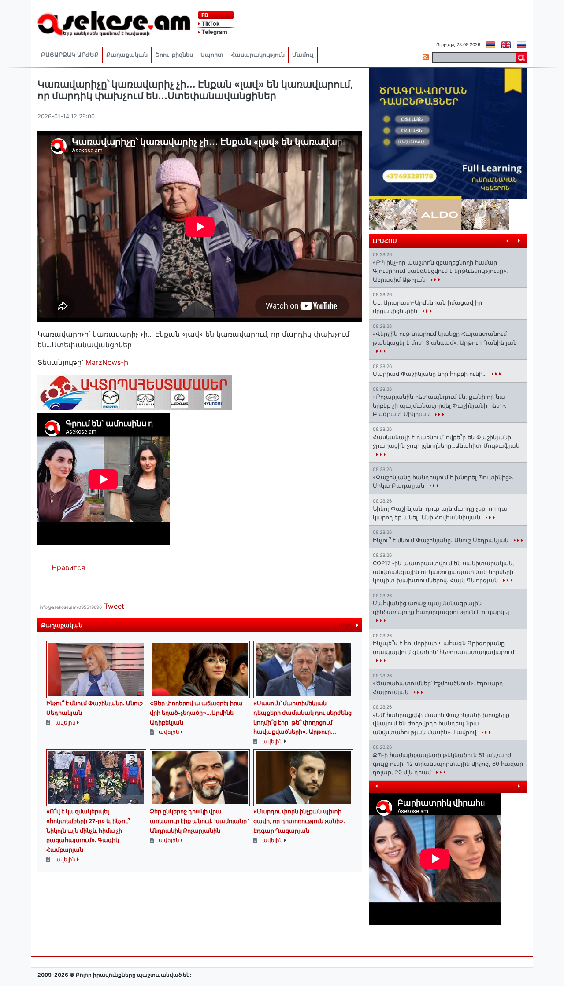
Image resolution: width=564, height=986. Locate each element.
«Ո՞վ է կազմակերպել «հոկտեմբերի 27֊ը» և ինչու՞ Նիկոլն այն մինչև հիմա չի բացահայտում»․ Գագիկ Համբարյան (88, 830)
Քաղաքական (127, 55)
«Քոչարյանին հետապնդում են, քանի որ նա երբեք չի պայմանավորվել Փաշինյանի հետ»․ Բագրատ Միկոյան (439, 405)
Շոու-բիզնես (174, 55)
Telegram (213, 32)
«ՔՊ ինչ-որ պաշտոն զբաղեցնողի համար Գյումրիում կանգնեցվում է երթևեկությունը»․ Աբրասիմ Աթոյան (440, 271)
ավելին (344, 625)
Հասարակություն (258, 55)
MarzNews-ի (106, 362)
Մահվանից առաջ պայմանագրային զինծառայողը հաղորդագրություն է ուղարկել (441, 607)
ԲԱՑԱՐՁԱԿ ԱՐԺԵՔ (70, 55)
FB (204, 15)
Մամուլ (303, 55)
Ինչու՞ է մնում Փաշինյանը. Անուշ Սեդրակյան (441, 540)
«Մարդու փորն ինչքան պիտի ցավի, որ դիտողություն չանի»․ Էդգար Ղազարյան (299, 821)
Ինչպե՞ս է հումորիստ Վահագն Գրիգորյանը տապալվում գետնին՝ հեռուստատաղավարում (443, 647)
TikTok (209, 23)
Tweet (114, 606)
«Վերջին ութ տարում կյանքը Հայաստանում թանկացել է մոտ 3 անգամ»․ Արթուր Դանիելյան (445, 338)
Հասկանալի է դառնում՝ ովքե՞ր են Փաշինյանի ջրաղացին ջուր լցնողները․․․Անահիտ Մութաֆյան (446, 441)
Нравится (68, 567)
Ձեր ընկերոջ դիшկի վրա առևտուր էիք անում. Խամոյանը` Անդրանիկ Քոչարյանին (199, 821)
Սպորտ (211, 55)
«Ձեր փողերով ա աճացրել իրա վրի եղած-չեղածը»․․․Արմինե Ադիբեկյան (196, 712)
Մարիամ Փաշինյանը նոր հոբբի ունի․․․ (430, 373)
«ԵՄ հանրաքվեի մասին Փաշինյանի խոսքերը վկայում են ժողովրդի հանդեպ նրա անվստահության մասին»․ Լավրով (441, 723)
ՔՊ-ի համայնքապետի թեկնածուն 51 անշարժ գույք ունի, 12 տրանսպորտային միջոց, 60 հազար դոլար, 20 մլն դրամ (448, 763)
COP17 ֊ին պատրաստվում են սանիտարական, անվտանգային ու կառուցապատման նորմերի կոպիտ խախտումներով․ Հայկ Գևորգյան (443, 571)
